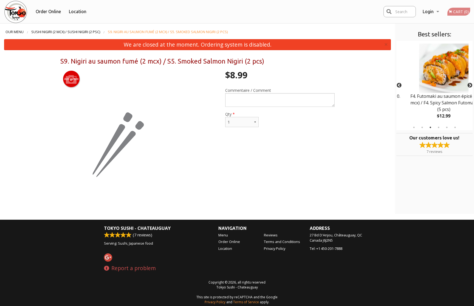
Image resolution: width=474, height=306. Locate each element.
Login (428, 11)
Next (470, 85)
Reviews (271, 235)
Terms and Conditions (282, 241)
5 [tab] (447, 127)
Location (77, 11)
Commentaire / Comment (248, 90)
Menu (223, 235)
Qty (230, 114)
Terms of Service (246, 302)
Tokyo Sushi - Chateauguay (137, 228)
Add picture (71, 79)
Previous (399, 85)
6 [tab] (455, 127)
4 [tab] (438, 127)
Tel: (326, 248)
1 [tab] (414, 127)
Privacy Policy (274, 248)
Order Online (48, 11)
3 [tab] (430, 127)
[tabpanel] (435, 85)
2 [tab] (422, 127)
